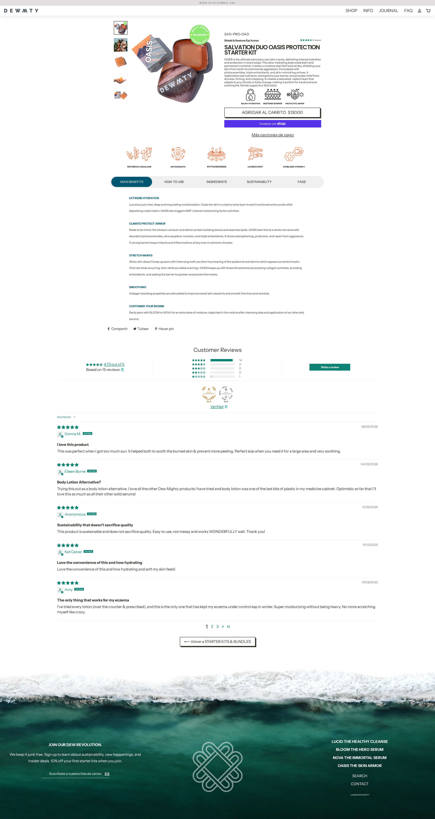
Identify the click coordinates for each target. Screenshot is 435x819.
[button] (306, 40)
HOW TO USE (174, 182)
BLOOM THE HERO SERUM (360, 749)
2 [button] (212, 626)
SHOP (351, 10)
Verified (216, 406)
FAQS (302, 182)
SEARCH (359, 776)
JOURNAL (388, 10)
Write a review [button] (330, 367)
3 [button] (217, 626)
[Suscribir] (106, 774)
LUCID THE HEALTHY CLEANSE (360, 741)
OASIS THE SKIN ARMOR (360, 765)
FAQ (408, 10)
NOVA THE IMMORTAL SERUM (360, 757)
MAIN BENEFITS (131, 182)
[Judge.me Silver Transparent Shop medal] (226, 393)
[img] (68, 427)
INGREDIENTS (216, 182)
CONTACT (360, 784)
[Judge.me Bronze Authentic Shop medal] (209, 393)
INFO (368, 10)
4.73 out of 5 (114, 364)
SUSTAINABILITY (259, 182)
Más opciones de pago (273, 134)
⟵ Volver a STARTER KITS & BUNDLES (217, 641)
